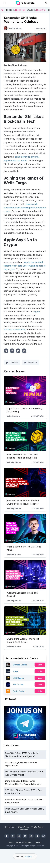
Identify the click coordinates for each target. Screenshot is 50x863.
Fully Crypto (14, 416)
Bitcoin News (23, 827)
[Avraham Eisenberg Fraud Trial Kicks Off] (25, 574)
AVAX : (17, 10)
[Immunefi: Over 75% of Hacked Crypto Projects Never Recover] (25, 482)
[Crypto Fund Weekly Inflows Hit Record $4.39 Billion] (25, 620)
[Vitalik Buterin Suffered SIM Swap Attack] (25, 528)
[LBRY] (43, 836)
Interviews (24, 830)
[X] (25, 836)
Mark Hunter (15, 554)
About (11, 842)
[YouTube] (31, 836)
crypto (36, 311)
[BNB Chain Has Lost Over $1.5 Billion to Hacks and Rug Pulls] (25, 436)
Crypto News (10, 827)
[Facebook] (6, 836)
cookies (28, 856)
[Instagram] (12, 836)
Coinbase (14, 362)
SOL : (38, 10)
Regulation (32, 362)
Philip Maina (15, 462)
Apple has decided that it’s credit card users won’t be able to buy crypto (25, 265)
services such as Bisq (14, 329)
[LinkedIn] (19, 836)
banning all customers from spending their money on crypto (25, 208)
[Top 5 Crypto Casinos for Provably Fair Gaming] (25, 390)
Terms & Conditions (24, 842)
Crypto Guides (37, 827)
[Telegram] (37, 836)
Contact (38, 842)
